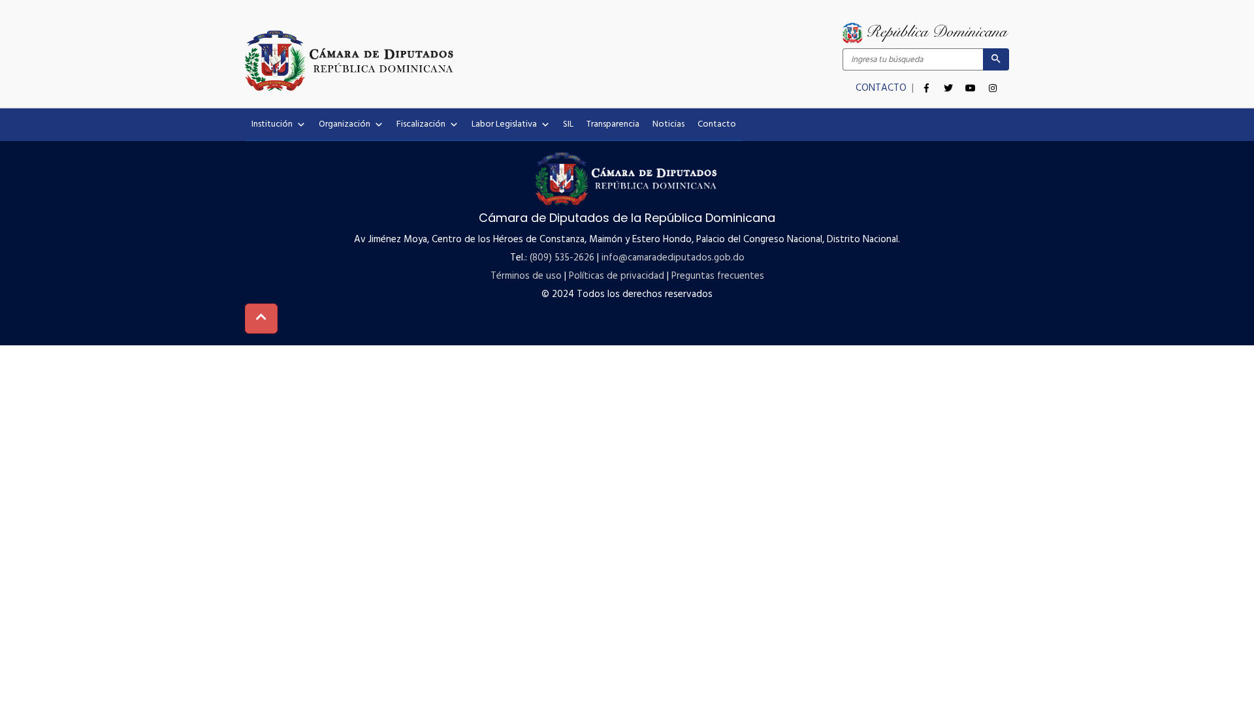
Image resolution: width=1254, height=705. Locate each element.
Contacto (717, 124)
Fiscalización (420, 124)
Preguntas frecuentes (717, 276)
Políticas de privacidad (616, 276)
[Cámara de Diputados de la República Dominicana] (436, 60)
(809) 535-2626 (562, 258)
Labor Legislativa (504, 124)
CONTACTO (882, 88)
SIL (568, 124)
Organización (344, 124)
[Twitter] (948, 81)
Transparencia (613, 124)
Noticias (668, 124)
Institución (272, 124)
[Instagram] (993, 81)
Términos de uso (526, 276)
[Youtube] (970, 81)
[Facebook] (926, 81)
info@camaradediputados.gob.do (673, 258)
